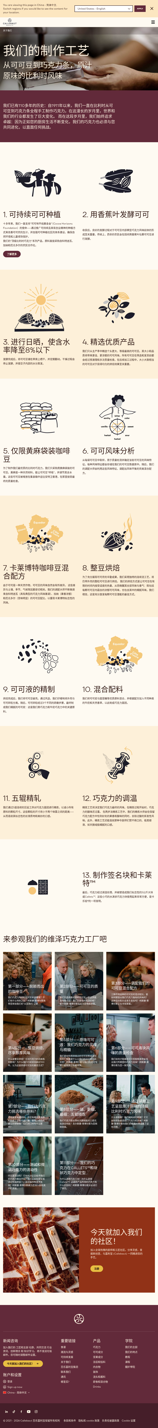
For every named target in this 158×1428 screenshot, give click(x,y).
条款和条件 (70, 1420)
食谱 (63, 1347)
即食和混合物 (100, 1381)
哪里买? (65, 1381)
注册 (96, 1268)
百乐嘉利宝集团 (69, 1366)
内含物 (96, 1366)
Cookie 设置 (128, 1420)
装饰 (95, 1371)
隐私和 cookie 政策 (89, 1420)
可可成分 (98, 1352)
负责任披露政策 (110, 1420)
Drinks (97, 1386)
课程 (127, 1361)
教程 (127, 1357)
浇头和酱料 (99, 1376)
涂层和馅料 (99, 1361)
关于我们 (7, 30)
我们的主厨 (131, 1347)
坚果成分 (98, 1357)
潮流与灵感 (67, 1352)
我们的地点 (131, 1352)
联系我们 (66, 1371)
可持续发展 (67, 1357)
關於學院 (130, 1366)
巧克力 (96, 1347)
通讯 (63, 1376)
